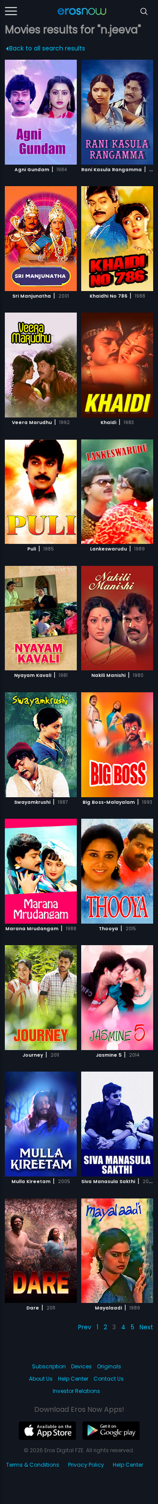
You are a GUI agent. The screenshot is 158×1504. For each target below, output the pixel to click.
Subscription (49, 1366)
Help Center (73, 1378)
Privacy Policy (86, 1464)
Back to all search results (47, 48)
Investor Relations (76, 1391)
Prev (84, 1327)
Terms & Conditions (32, 1464)
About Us (41, 1378)
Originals (109, 1366)
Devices (81, 1366)
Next (146, 1327)
